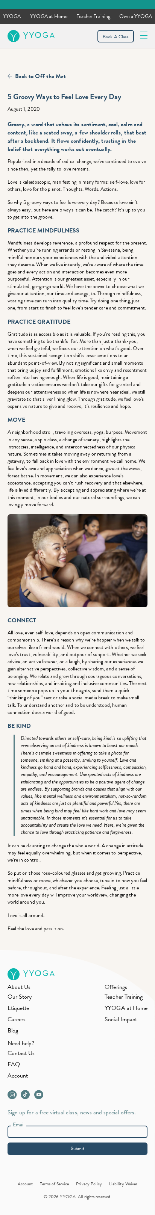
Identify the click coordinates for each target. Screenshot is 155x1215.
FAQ (14, 1064)
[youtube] (40, 1096)
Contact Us (21, 1053)
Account (18, 1075)
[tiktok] (27, 1096)
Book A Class (116, 37)
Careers (17, 1019)
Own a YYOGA (135, 16)
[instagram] (14, 1096)
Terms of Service (54, 1183)
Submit (77, 1148)
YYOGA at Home (49, 16)
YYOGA (12, 16)
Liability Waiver (123, 1183)
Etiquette (18, 1008)
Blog (13, 1030)
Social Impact (121, 1019)
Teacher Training (93, 16)
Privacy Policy (89, 1183)
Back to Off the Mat (40, 76)
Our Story (20, 996)
